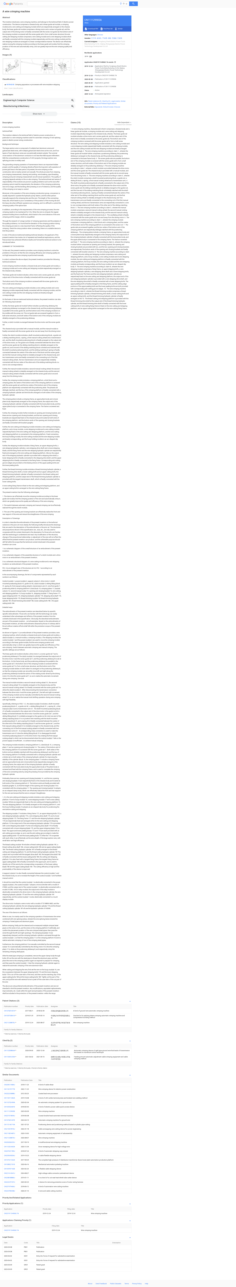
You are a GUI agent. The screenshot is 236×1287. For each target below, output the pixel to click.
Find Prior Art (108, 29)
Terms (127, 1284)
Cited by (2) (106, 101)
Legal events (115, 101)
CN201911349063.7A (11, 1213)
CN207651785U (9, 1151)
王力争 (93, 38)
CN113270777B (9, 1089)
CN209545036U (9, 1155)
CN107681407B (9, 1120)
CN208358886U (9, 1178)
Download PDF (92, 29)
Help (146, 1284)
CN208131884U (9, 1085)
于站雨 (104, 38)
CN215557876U (9, 1129)
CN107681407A (9, 1011)
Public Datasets (115, 1284)
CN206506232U (9, 1142)
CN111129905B (9, 1111)
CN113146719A (9, 1124)
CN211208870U (9, 1023)
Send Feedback (101, 1284)
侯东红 (99, 38)
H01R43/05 (10, 84)
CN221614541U (9, 1173)
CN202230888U (9, 1093)
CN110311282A (9, 1098)
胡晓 (109, 38)
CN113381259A (9, 1057)
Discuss (117, 107)
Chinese (100, 35)
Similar (120, 29)
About (90, 1284)
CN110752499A (9, 1102)
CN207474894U (9, 1116)
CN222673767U (9, 1182)
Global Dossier (108, 107)
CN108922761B (9, 1164)
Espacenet (98, 107)
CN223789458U (9, 1191)
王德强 (119, 38)
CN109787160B (9, 1169)
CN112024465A (9, 1147)
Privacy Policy (137, 1284)
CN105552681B (9, 1107)
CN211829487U (9, 1133)
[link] (32, 84)
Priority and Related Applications (104, 103)
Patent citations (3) (94, 101)
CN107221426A (9, 1160)
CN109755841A (9, 1016)
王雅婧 (114, 38)
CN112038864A (9, 1050)
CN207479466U (9, 1186)
